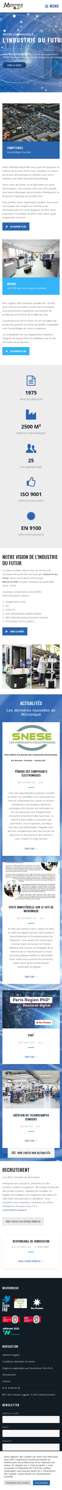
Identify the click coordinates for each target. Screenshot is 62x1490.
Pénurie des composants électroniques (31, 773)
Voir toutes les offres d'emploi (23, 1221)
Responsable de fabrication (31, 1241)
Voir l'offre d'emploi (29, 1261)
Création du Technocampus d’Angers (31, 1117)
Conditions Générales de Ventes (18, 1361)
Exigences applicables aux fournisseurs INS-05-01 (27, 1368)
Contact (6, 1381)
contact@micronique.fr (14, 1209)
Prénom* (7, 1440)
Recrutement (43, 1247)
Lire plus (29, 848)
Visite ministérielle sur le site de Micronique (31, 909)
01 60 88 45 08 (12, 1387)
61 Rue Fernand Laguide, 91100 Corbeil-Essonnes (29, 1394)
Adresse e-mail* (10, 1413)
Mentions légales (11, 1354)
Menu (53, 6)
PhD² (31, 1035)
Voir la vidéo (17, 631)
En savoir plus (18, 226)
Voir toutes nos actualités (33, 1153)
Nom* (5, 1427)
